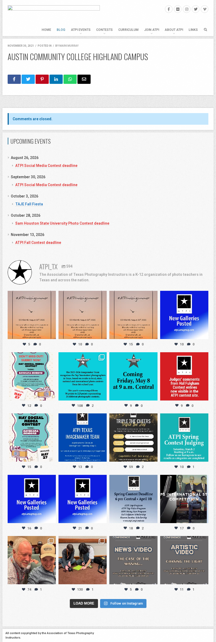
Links (193, 30)
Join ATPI (151, 30)
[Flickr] (177, 9)
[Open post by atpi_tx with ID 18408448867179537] (32, 499)
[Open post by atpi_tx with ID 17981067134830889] (82, 499)
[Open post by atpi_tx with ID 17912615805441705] (133, 315)
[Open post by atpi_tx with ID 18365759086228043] (184, 315)
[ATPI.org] (54, 18)
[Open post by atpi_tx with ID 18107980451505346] (133, 437)
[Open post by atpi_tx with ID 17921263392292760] (133, 499)
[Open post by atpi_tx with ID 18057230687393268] (184, 560)
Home (46, 30)
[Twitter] (195, 9)
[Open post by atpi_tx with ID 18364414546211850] (32, 315)
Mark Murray (68, 45)
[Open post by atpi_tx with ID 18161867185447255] (32, 376)
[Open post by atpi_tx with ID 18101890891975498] (184, 376)
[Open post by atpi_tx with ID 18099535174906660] (133, 560)
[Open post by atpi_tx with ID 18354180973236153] (133, 376)
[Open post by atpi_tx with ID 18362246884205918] (184, 499)
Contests (104, 30)
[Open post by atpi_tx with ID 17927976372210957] (82, 560)
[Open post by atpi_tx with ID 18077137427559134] (32, 437)
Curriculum (128, 30)
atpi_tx (31, 295)
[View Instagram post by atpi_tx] (51, 334)
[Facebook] (169, 9)
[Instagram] (186, 9)
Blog (61, 30)
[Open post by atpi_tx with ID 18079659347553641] (82, 376)
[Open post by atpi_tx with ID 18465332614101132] (82, 437)
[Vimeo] (204, 9)
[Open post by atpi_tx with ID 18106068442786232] (32, 560)
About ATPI (174, 30)
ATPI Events (81, 30)
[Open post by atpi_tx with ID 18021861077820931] (184, 437)
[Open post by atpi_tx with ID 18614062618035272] (82, 315)
